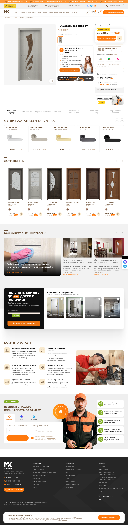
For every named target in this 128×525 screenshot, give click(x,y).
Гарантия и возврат (115, 112)
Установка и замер (95, 112)
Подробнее (62, 520)
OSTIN (15, 17)
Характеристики (43, 112)
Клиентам (70, 463)
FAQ (100, 491)
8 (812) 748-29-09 (13, 481)
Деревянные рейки (39, 475)
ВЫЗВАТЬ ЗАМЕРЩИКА (70, 70)
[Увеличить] (51, 81)
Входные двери (38, 470)
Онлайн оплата (71, 481)
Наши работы (70, 475)
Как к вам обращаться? (16, 426)
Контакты (73, 12)
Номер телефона (40, 426)
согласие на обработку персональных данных (45, 438)
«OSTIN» (63, 29)
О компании (70, 467)
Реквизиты (69, 487)
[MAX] (88, 6)
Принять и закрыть (109, 517)
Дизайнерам (63, 12)
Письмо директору (72, 484)
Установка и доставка (33, 12)
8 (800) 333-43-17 (13, 478)
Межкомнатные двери (40, 467)
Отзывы (44, 12)
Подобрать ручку (11, 112)
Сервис (102, 463)
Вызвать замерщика (115, 12)
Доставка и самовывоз (73, 112)
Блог (67, 478)
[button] (100, 25)
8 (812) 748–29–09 (73, 6)
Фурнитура (36, 478)
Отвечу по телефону (25, 323)
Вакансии (102, 485)
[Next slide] (122, 120)
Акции (23, 12)
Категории (36, 463)
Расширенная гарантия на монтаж (111, 488)
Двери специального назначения (44, 472)
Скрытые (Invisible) (39, 481)
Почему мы (103, 482)
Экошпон (35, 484)
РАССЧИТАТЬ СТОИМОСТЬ (106, 38)
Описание (27, 112)
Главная (7, 17)
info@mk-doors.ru (13, 484)
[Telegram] (91, 6)
